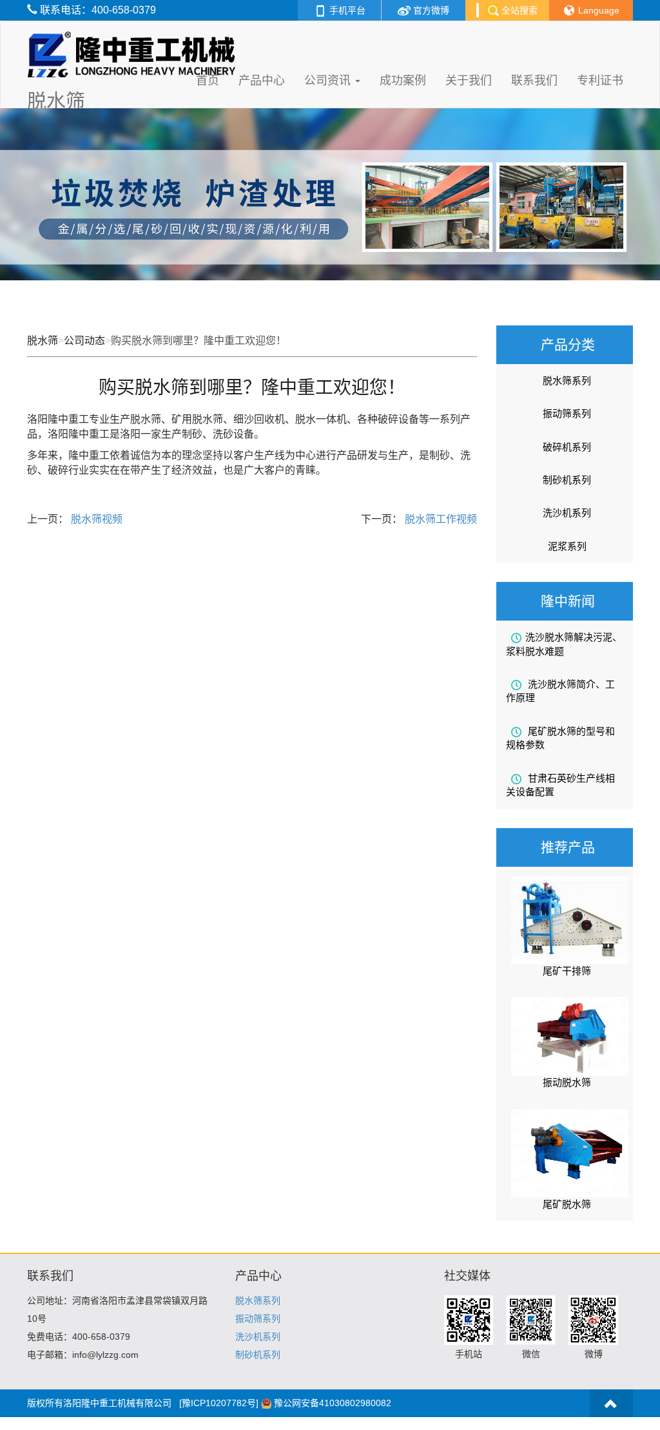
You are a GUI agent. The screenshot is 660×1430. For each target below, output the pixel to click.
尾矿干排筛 (567, 970)
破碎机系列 (567, 446)
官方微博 (430, 10)
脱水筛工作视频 (439, 519)
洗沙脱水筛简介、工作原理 (560, 691)
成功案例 (403, 80)
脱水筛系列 (567, 380)
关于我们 (468, 80)
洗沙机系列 (567, 512)
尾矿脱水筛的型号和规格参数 (560, 738)
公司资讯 (329, 80)
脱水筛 (42, 340)
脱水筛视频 (95, 519)
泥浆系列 (567, 546)
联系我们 (534, 80)
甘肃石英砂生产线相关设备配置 (560, 785)
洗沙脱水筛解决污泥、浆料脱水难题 (564, 644)
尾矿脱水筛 (567, 1204)
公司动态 (84, 340)
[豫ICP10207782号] (218, 1403)
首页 (207, 80)
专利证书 (600, 80)
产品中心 (261, 80)
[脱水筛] (134, 37)
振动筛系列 (567, 413)
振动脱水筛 (567, 1082)
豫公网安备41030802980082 (332, 1403)
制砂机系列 (567, 479)
